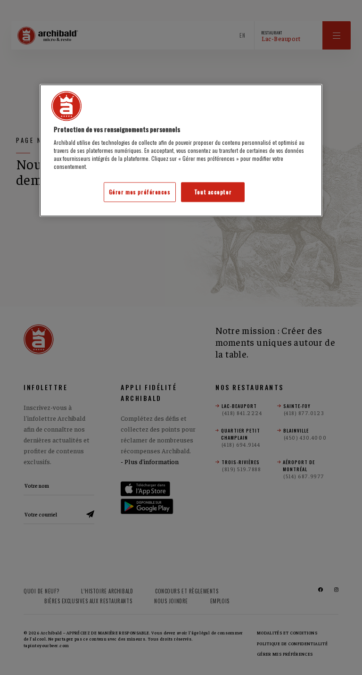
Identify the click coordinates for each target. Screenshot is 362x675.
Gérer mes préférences (140, 192)
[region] (181, 150)
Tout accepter (212, 192)
